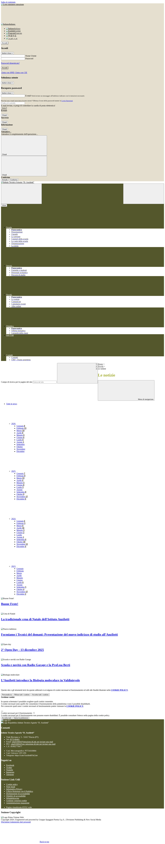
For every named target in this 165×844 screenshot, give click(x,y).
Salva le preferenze (21, 718)
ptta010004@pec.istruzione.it (33, 744)
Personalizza (7, 695)
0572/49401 (15, 739)
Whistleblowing (12, 798)
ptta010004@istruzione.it (32, 742)
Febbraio (21, 428)
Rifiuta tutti (22, 695)
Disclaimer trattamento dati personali (16, 822)
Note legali (10, 787)
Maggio (20, 435)
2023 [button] (13, 566)
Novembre (20, 449)
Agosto (20, 442)
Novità (100, 366)
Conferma (13, 180)
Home (100, 364)
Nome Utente (30, 56)
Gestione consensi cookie (16, 801)
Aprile (19, 433)
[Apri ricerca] (143, 194)
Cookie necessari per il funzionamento (17, 713)
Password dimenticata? (10, 63)
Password (29, 58)
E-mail (28, 96)
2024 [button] (13, 519)
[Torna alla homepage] (82, 182)
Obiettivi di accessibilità (16, 796)
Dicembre (20, 451)
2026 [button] (13, 424)
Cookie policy (12, 784)
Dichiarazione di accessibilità (18, 794)
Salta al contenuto (8, 2)
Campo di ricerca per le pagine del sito (16, 382)
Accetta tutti (40, 695)
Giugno (20, 437)
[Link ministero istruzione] (12, 4)
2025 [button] (13, 471)
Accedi (4, 43)
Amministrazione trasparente (17, 803)
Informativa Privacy (14, 789)
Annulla (5, 180)
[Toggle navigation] (21, 194)
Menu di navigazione (145, 399)
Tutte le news (11, 404)
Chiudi (4, 115)
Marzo (20, 430)
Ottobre (19, 447)
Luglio (19, 440)
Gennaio (20, 426)
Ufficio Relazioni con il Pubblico (19, 791)
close (4, 205)
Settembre (20, 444)
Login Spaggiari (67, 101)
